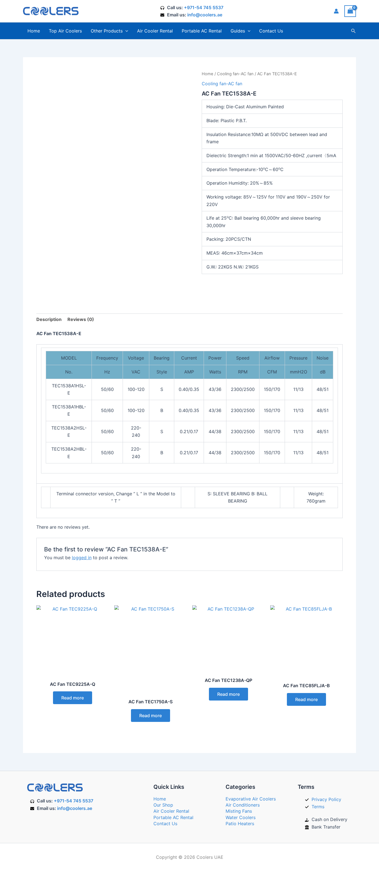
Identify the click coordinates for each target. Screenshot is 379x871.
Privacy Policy (326, 799)
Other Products (107, 31)
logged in (82, 557)
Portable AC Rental (202, 31)
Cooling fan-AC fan (235, 73)
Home (33, 31)
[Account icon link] (336, 11)
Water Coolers (241, 817)
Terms (318, 806)
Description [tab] (49, 319)
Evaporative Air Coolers (251, 799)
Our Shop (163, 805)
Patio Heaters (240, 823)
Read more (72, 698)
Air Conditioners (243, 805)
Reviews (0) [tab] (80, 319)
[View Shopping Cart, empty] (350, 11)
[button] (125, 30)
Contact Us (271, 31)
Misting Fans (239, 811)
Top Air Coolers (65, 31)
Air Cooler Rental (155, 31)
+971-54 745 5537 (203, 7)
